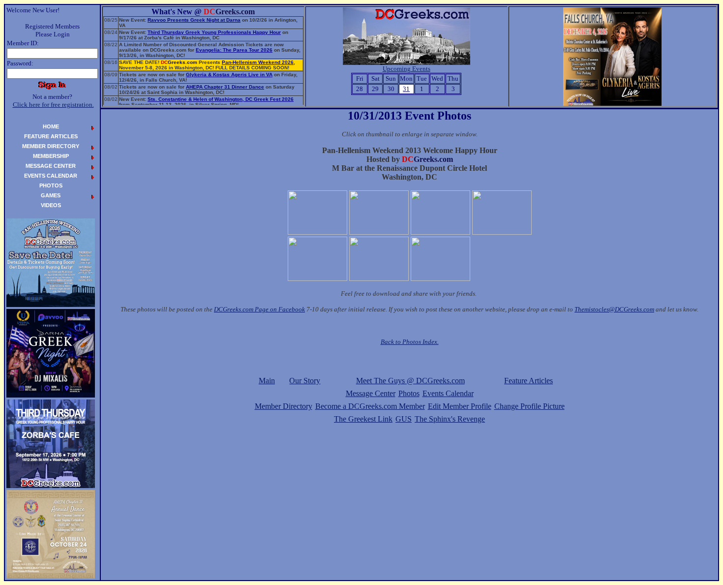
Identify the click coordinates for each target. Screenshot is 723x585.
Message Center (370, 393)
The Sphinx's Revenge (450, 419)
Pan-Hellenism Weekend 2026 (258, 62)
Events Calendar (448, 393)
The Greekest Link (363, 419)
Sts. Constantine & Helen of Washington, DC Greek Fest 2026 (221, 99)
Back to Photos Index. (410, 341)
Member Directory (283, 406)
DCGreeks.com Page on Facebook (259, 309)
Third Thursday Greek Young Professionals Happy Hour (214, 32)
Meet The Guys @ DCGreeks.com (410, 380)
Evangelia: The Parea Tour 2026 (234, 50)
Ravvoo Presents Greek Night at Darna (194, 20)
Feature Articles (528, 380)
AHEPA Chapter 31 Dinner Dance (225, 87)
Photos (409, 393)
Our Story (304, 380)
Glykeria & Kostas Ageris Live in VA (229, 74)
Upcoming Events (406, 68)
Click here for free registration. (53, 104)
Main (267, 380)
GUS (403, 419)
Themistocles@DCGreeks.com (614, 309)
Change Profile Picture (529, 406)
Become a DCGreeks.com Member (370, 406)
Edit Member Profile (459, 406)
